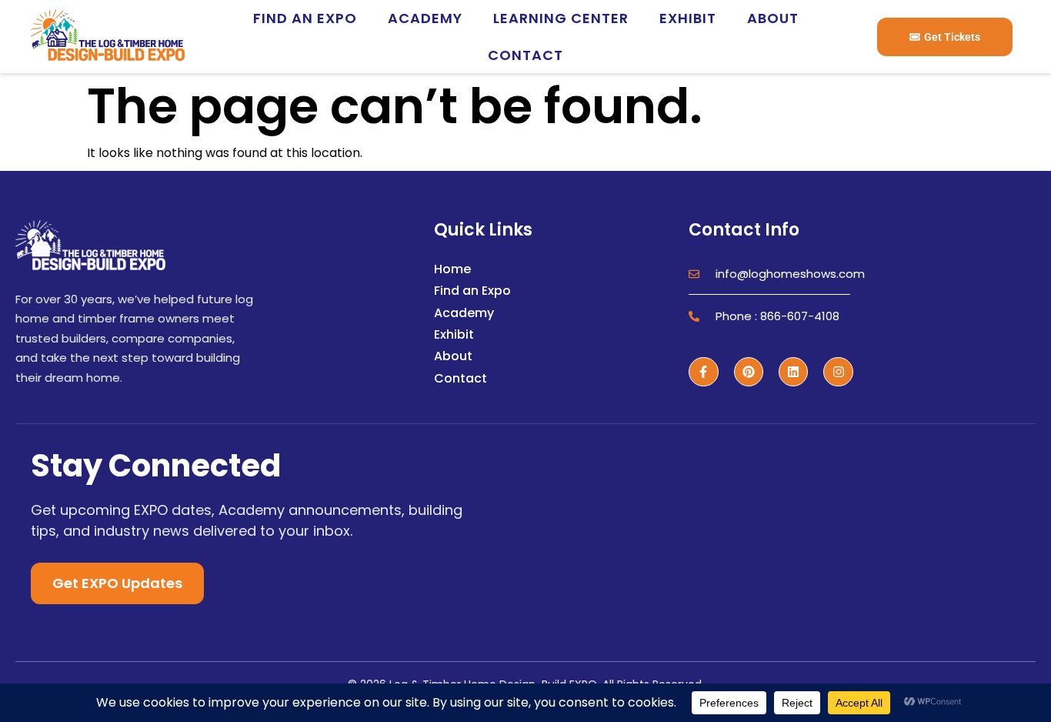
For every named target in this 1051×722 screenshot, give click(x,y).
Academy (425, 18)
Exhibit (687, 18)
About (773, 18)
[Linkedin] (793, 371)
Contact (525, 55)
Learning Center (561, 18)
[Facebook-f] (703, 371)
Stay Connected (156, 465)
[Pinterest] (748, 371)
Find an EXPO (305, 18)
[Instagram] (837, 371)
